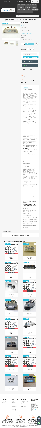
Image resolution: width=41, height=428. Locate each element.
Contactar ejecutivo (30, 65)
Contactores (29, 12)
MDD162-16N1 (11, 294)
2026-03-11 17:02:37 (32, 30)
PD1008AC (11, 350)
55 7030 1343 (7, 1)
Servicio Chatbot (30, 61)
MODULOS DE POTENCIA (31, 4)
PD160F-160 (11, 313)
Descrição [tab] (26, 87)
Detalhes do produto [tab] (28, 89)
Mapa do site (14, 410)
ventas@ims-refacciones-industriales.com (34, 412)
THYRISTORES (21, 7)
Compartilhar (28, 49)
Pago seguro (14, 407)
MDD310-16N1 (29, 313)
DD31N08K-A (29, 257)
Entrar (22, 403)
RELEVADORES (35, 9)
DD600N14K (11, 332)
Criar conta (23, 405)
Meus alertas (23, 406)
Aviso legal (13, 402)
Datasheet (26, 33)
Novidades (4, 402)
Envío (13, 401)
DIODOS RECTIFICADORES (30, 7)
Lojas (13, 412)
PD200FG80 (30, 350)
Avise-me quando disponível (30, 57)
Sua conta (23, 399)
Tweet (31, 49)
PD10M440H (29, 275)
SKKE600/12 (11, 369)
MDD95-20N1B (11, 388)
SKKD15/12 (30, 332)
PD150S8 (29, 388)
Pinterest (33, 49)
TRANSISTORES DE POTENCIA (24, 9)
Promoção (4, 401)
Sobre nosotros (15, 406)
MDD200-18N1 (29, 369)
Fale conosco (14, 409)
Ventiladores (21, 12)
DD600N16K (11, 257)
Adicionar (30, 44)
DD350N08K (30, 294)
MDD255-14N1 (11, 275)
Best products (21, 4)
